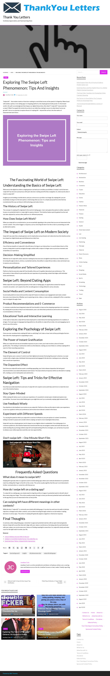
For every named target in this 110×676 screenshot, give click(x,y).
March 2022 (82, 510)
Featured (81, 209)
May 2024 (82, 406)
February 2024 (83, 418)
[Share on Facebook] (9, 547)
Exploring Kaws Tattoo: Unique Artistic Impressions (20, 541)
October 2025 (83, 341)
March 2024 (82, 414)
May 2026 (82, 317)
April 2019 (82, 607)
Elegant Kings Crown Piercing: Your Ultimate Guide (52, 633)
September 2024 (83, 390)
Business (81, 181)
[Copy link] (42, 547)
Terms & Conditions (88, 619)
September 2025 (83, 346)
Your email (79, 122)
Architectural (82, 173)
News (12, 72)
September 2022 (83, 486)
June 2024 (82, 402)
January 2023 (83, 470)
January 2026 (83, 333)
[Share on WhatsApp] (21, 547)
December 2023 (83, 426)
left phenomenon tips (35, 553)
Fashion (81, 201)
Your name (79, 115)
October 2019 (83, 591)
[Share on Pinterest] (26, 547)
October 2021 (83, 527)
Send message (83, 162)
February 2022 (83, 515)
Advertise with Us (97, 616)
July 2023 (81, 446)
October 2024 (83, 386)
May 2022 (82, 502)
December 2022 (83, 474)
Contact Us (85, 612)
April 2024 (82, 410)
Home (93, 612)
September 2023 (83, 438)
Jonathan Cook (10, 95)
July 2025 (81, 354)
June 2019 (82, 603)
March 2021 (82, 547)
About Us (99, 612)
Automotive (82, 177)
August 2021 (82, 535)
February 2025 (83, 374)
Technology (82, 286)
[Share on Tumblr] (34, 547)
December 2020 (83, 555)
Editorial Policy (92, 622)
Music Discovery (84, 254)
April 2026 (82, 321)
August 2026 (82, 309)
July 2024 (81, 398)
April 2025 (82, 366)
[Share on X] (13, 547)
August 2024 (82, 394)
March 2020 (82, 575)
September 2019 (83, 595)
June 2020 (82, 563)
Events (81, 197)
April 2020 (82, 571)
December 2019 (83, 583)
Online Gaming (83, 262)
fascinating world (14, 553)
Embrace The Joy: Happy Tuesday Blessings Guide (51, 609)
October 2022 (83, 482)
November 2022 (83, 478)
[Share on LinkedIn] (17, 547)
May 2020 (82, 567)
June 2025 (82, 358)
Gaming (81, 218)
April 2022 (82, 506)
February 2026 (83, 329)
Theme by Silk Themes (10, 673)
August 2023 (82, 442)
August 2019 (82, 599)
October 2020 (83, 559)
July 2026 (81, 313)
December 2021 (83, 523)
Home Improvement (84, 230)
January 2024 (83, 422)
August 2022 (82, 490)
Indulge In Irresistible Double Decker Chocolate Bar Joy (21, 539)
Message (79, 137)
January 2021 (83, 551)
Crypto (81, 189)
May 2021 (82, 543)
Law (80, 234)
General (81, 222)
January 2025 (83, 378)
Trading (81, 290)
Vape (80, 298)
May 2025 (82, 362)
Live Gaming (82, 238)
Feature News (83, 205)
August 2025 (82, 350)
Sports (81, 278)
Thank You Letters (16, 17)
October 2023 (83, 434)
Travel (81, 294)
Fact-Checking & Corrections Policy (92, 626)
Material (81, 250)
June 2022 (82, 498)
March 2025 (82, 370)
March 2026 (82, 325)
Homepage (5, 72)
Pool (80, 266)
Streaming (82, 282)
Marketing (82, 242)
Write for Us (86, 616)
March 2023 (82, 462)
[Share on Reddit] (30, 547)
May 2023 (82, 454)
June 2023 (82, 450)
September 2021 (83, 531)
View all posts (25, 571)
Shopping (81, 270)
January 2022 (83, 519)
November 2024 (83, 382)
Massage (81, 246)
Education (82, 193)
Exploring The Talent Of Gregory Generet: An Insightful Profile (16, 633)
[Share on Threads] (38, 547)
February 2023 (83, 466)
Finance (81, 214)
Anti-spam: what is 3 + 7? (83, 155)
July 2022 (81, 494)
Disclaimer (99, 619)
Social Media (82, 274)
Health (81, 226)
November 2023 (83, 430)
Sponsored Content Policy (93, 629)
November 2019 (83, 587)
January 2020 (83, 579)
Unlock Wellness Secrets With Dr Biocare (17, 536)
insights (24, 553)
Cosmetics (82, 185)
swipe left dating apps (50, 553)
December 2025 (83, 338)
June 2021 (82, 539)
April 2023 (82, 458)
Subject (79, 129)
